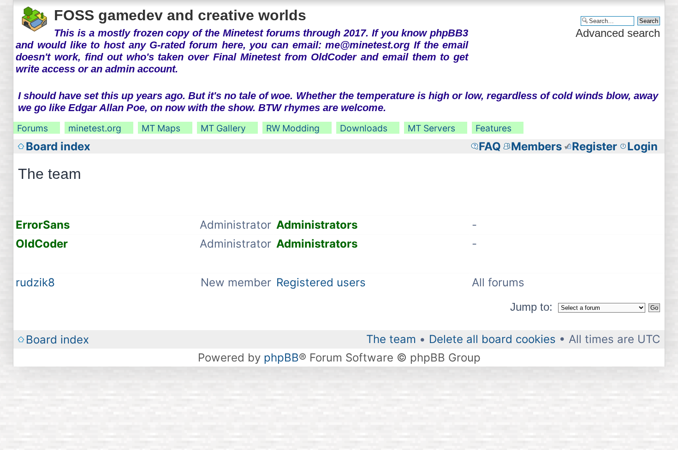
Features (493, 128)
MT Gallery (223, 128)
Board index (58, 146)
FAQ (490, 146)
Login (642, 146)
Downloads (363, 128)
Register (594, 146)
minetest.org (94, 128)
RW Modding (293, 128)
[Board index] (35, 17)
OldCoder (42, 243)
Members (536, 146)
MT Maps (161, 128)
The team (391, 339)
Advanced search (618, 33)
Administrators (316, 224)
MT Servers (431, 128)
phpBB (281, 357)
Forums (32, 128)
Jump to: (531, 307)
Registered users (321, 282)
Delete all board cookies (492, 339)
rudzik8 (35, 282)
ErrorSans (43, 224)
